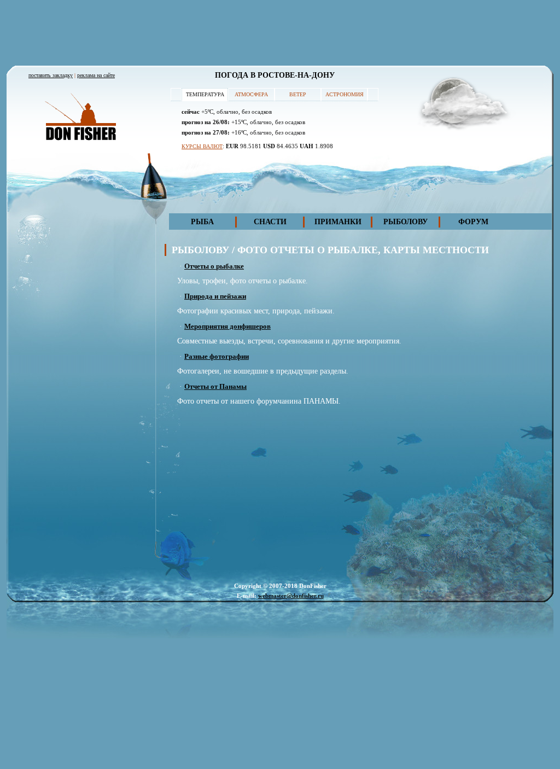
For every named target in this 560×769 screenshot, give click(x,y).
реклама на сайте (96, 75)
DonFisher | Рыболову (80, 117)
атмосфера (251, 94)
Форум (473, 222)
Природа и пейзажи (215, 296)
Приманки (337, 222)
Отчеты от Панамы (215, 386)
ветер (297, 94)
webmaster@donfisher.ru (291, 595)
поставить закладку (50, 75)
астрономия (344, 94)
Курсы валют (202, 146)
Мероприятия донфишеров (227, 326)
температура (205, 94)
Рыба (202, 222)
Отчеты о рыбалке (214, 266)
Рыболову (405, 222)
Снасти (270, 222)
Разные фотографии (216, 356)
